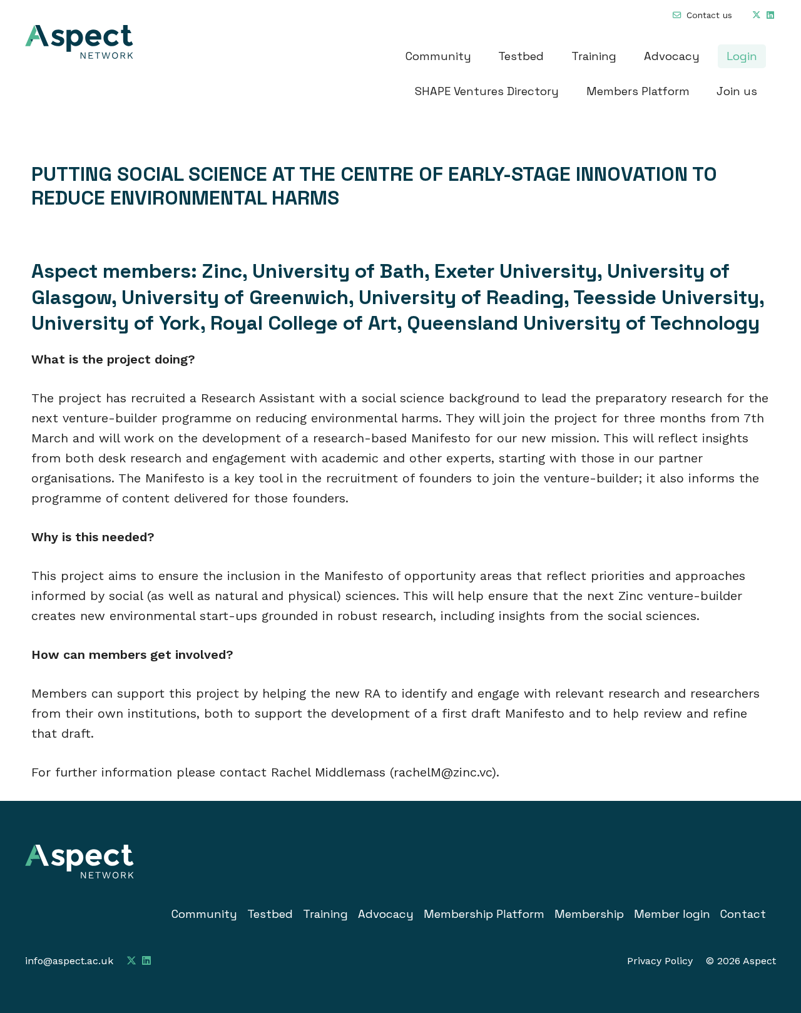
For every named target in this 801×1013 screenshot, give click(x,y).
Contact (743, 914)
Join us (737, 91)
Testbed (521, 56)
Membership (589, 914)
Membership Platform (484, 914)
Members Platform (638, 91)
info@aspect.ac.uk (69, 961)
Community (438, 56)
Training (593, 56)
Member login (672, 914)
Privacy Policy (660, 961)
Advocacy (672, 56)
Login (742, 56)
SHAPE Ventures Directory (487, 91)
